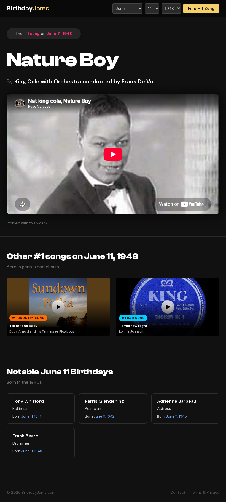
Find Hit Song (201, 8)
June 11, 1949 (31, 451)
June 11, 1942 (104, 416)
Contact (177, 492)
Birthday (28, 8)
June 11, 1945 (176, 416)
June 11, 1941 (31, 416)
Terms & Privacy (205, 492)
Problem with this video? (27, 223)
